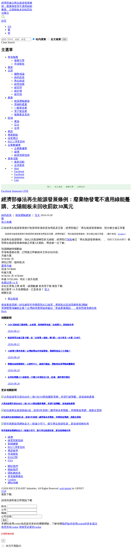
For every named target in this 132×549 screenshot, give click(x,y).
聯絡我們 (13, 469)
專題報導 (13, 450)
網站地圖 (13, 482)
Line (16, 180)
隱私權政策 (14, 473)
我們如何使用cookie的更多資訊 (79, 523)
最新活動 (19, 162)
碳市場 (18, 94)
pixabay (121, 234)
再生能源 (19, 80)
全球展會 (19, 165)
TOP (3, 491)
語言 (3, 20)
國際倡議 (19, 74)
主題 (10, 70)
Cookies (12, 479)
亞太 (16, 124)
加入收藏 (6, 222)
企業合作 (81, 187)
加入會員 (58, 187)
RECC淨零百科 (16, 141)
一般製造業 (20, 107)
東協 (16, 121)
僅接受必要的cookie (30, 527)
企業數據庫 (14, 145)
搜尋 (3, 17)
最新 (10, 67)
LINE (25, 191)
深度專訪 (13, 138)
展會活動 (13, 158)
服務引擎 (19, 60)
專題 (10, 131)
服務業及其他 (22, 114)
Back (4, 311)
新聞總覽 (13, 443)
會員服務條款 (15, 476)
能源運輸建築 (22, 101)
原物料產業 (20, 104)
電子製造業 (20, 111)
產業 (10, 97)
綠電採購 (19, 84)
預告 (69, 239)
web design (65, 488)
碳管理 (18, 87)
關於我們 (13, 466)
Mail (16, 168)
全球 (16, 128)
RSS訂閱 (13, 457)
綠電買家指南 (22, 155)
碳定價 (18, 91)
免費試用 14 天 (9, 282)
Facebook (19, 171)
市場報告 (19, 63)
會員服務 (13, 57)
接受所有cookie (9, 527)
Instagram (19, 177)
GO (64, 39)
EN (9, 26)
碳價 (16, 151)
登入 (49, 187)
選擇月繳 (6, 265)
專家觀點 (13, 134)
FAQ (10, 460)
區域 (10, 118)
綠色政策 (19, 77)
